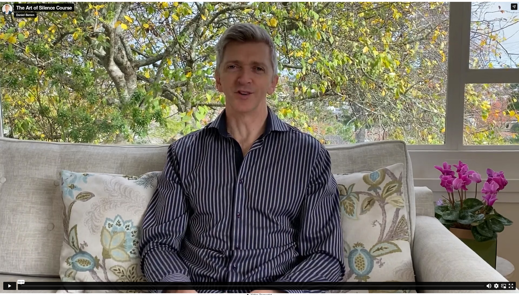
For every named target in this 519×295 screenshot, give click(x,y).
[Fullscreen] (511, 286)
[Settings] (496, 286)
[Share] (514, 6)
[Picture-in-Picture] (503, 286)
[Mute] (489, 286)
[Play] (9, 286)
